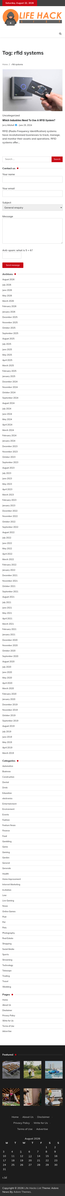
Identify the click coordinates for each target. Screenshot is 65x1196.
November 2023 (10, 451)
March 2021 (8, 624)
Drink (5, 787)
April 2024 (7, 424)
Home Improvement (11, 879)
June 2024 (7, 414)
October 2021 (8, 586)
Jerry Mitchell (8, 125)
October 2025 (8, 328)
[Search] (60, 33)
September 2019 (10, 720)
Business (6, 771)
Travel (5, 981)
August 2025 (8, 338)
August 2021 (8, 597)
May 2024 (7, 419)
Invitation (6, 890)
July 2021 (6, 602)
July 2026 (6, 284)
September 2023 (10, 462)
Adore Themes (22, 1191)
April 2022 (7, 554)
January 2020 (8, 699)
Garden (5, 857)
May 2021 (7, 613)
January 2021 (8, 634)
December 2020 (10, 640)
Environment (8, 809)
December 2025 (10, 317)
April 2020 (7, 683)
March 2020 (8, 688)
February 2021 (9, 629)
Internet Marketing (11, 884)
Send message (13, 265)
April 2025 (7, 360)
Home (5, 1000)
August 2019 (8, 726)
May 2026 (7, 295)
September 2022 (10, 527)
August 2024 (8, 403)
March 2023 (8, 494)
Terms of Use (8, 1026)
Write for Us (7, 1020)
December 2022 (10, 511)
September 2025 (10, 333)
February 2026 (9, 306)
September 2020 (10, 656)
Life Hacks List (32, 1188)
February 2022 (9, 564)
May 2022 (7, 548)
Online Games (8, 911)
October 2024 (8, 392)
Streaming (7, 959)
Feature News (8, 825)
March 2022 (8, 559)
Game (5, 846)
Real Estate (7, 938)
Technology (7, 965)
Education (7, 793)
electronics (7, 798)
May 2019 (7, 742)
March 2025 (8, 365)
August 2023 (8, 468)
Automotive (7, 766)
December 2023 (10, 446)
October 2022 (8, 521)
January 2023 (8, 505)
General (6, 863)
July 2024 (6, 408)
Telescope (7, 970)
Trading (6, 976)
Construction (8, 777)
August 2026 (8, 279)
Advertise (7, 1031)
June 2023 (7, 478)
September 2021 (10, 591)
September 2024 (10, 398)
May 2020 (7, 677)
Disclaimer (7, 1010)
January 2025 (8, 376)
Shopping (7, 943)
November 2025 (10, 322)
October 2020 (8, 650)
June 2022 (7, 543)
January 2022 (8, 570)
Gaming (6, 852)
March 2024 (8, 430)
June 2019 (7, 737)
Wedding (6, 986)
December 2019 (10, 704)
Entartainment (9, 803)
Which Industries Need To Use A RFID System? (28, 120)
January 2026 (8, 311)
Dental (5, 782)
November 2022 (10, 516)
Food (4, 836)
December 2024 (10, 381)
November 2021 (10, 581)
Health (5, 873)
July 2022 (6, 537)
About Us (6, 1005)
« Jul (4, 1177)
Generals (6, 868)
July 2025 (6, 344)
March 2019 (8, 753)
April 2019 (7, 747)
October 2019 (8, 715)
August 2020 (8, 661)
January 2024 (8, 441)
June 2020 (7, 672)
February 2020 (9, 694)
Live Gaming (8, 900)
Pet (4, 922)
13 (30, 1156)
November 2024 (10, 387)
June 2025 (7, 349)
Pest (4, 916)
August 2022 (8, 532)
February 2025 (9, 371)
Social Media (8, 949)
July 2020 (6, 667)
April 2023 (7, 489)
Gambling (7, 841)
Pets (4, 927)
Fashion (6, 820)
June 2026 (7, 290)
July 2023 (6, 473)
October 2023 (8, 457)
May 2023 (7, 484)
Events (5, 814)
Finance (6, 830)
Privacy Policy (8, 1015)
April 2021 (7, 618)
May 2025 (7, 355)
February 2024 (9, 435)
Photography (8, 933)
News (5, 906)
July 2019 (6, 731)
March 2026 (8, 301)
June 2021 (7, 607)
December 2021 (10, 575)
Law (4, 895)
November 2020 (10, 645)
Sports (5, 954)
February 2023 (9, 500)
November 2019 (10, 710)
